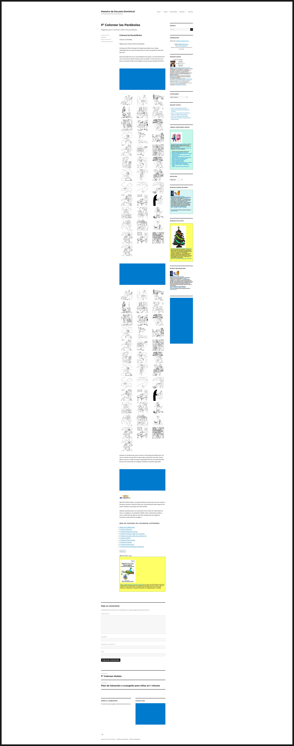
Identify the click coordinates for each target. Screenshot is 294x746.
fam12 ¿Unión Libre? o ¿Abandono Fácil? (180, 165)
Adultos (190, 12)
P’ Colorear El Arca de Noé (127, 540)
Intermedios (173, 12)
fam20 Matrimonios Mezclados (180, 163)
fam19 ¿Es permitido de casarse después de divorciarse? (182, 154)
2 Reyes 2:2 (186, 198)
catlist (102, 41)
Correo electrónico (108, 644)
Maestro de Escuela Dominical (118, 11)
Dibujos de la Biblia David (127, 527)
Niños (165, 12)
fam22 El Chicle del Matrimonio (180, 158)
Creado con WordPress (134, 739)
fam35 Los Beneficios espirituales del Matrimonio (181, 156)
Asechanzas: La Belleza (174, 82)
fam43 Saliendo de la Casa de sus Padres (132, 584)
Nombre (104, 636)
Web (102, 651)
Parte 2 (176, 207)
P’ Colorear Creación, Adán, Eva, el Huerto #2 (133, 536)
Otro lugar (180, 81)
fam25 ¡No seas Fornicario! (178, 159)
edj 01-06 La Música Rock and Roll (179, 116)
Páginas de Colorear (106, 39)
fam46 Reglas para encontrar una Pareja (182, 162)
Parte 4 (185, 207)
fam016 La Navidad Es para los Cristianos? (181, 258)
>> (124, 551)
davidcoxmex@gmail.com (182, 41)
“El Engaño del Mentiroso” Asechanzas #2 (183, 79)
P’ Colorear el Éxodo (125, 542)
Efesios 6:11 (173, 75)
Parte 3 (181, 207)
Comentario (105, 613)
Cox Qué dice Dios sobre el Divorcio (182, 148)
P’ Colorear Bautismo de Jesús (128, 531)
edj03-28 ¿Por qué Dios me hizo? (179, 108)
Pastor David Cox (105, 35)
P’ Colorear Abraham (125, 529)
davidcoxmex (183, 44)
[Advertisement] (143, 79)
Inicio (158, 12)
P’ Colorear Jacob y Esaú (126, 544)
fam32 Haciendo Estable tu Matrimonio (181, 157)
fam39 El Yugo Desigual (178, 161)
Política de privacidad (122, 739)
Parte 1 (172, 207)
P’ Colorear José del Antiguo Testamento (131, 546)
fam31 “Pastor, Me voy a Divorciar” (180, 166)
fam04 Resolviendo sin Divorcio (180, 152)
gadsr (106, 41)
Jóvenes (181, 12)
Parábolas (110, 41)
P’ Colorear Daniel (124, 538)
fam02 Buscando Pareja (178, 160)
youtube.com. (174, 211)
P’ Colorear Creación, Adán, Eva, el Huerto (132, 534)
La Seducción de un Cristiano (180, 84)
